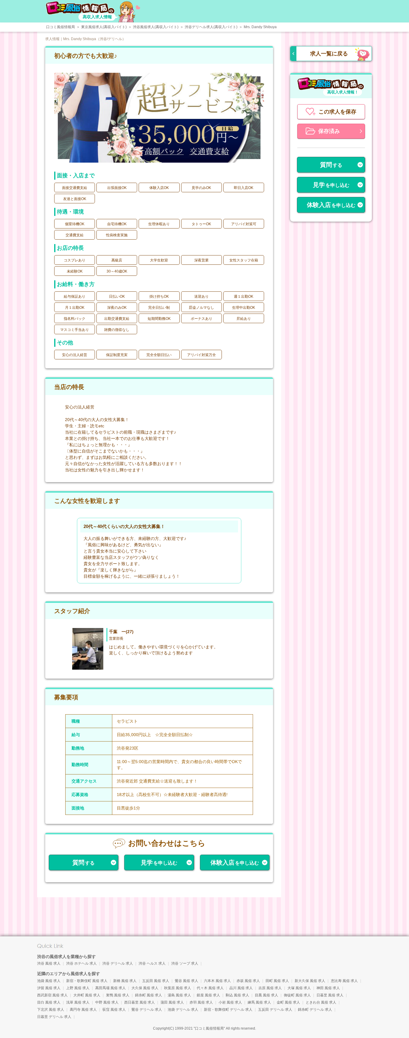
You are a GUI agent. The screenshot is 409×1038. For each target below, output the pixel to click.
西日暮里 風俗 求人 (139, 1002)
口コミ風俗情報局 (209, 1028)
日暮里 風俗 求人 (329, 995)
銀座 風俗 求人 (208, 995)
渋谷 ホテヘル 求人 (81, 963)
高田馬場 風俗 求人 (110, 988)
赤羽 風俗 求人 (201, 1002)
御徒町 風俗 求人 (297, 995)
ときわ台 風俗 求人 (321, 1002)
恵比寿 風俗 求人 (344, 981)
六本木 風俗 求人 (217, 981)
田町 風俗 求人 (277, 981)
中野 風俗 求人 (107, 1002)
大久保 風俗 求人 (144, 988)
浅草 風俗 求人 (78, 1002)
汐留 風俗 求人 (48, 988)
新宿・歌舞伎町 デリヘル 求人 (228, 1009)
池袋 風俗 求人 (48, 981)
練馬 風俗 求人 (259, 1002)
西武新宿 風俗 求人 (52, 995)
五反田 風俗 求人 (155, 981)
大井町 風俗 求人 (86, 995)
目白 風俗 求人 (48, 1002)
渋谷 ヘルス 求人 (152, 963)
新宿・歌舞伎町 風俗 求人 (86, 981)
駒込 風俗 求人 (237, 995)
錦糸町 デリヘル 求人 (315, 1009)
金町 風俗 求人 (288, 1002)
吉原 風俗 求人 (270, 988)
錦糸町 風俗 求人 (148, 995)
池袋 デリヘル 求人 (183, 1009)
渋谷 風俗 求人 (48, 963)
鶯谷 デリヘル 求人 (146, 1009)
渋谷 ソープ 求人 (184, 963)
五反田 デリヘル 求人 (275, 1009)
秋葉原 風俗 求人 (177, 988)
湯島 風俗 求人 (179, 995)
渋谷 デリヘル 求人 (117, 963)
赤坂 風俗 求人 (248, 981)
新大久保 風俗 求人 (310, 981)
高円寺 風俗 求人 (83, 1009)
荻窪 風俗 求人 (114, 1009)
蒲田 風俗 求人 (172, 1002)
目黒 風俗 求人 (266, 995)
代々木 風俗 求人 (210, 988)
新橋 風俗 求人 (125, 981)
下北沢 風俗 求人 (50, 1009)
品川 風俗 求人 (241, 988)
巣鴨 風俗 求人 (117, 995)
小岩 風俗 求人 (230, 1002)
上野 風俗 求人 (78, 988)
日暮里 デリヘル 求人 (54, 1017)
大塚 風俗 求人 (299, 988)
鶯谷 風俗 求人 (186, 981)
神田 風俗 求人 (328, 988)
